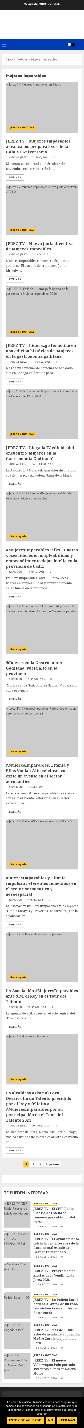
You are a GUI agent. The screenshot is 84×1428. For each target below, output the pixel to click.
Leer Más (15, 177)
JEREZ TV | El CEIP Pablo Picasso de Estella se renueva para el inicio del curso (54, 1215)
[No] (79, 1413)
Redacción (15, 572)
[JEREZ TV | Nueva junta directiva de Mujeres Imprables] (42, 210)
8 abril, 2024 (35, 900)
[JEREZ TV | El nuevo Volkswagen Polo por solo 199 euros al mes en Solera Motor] (17, 1366)
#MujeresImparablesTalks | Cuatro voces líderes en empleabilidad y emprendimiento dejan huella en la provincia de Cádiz (42, 558)
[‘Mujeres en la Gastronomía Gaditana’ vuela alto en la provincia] (42, 629)
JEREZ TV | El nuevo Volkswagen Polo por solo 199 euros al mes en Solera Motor (54, 1367)
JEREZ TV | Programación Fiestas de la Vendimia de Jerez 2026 (54, 1275)
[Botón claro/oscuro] (71, 44)
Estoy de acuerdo (25, 1420)
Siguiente (52, 1164)
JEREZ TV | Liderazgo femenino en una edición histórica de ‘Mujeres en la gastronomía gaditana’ (41, 351)
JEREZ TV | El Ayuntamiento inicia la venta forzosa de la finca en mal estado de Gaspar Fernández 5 (56, 1245)
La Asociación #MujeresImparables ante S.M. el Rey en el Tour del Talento (42, 996)
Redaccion (15, 787)
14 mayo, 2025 (35, 572)
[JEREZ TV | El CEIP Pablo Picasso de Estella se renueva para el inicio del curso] (17, 1214)
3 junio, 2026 (40, 254)
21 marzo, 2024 (36, 1007)
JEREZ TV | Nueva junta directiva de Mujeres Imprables (40, 246)
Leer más (67, 1420)
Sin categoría (18, 536)
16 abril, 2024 (36, 787)
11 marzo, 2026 (41, 362)
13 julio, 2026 (40, 157)
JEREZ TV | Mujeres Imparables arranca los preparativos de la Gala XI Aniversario (38, 146)
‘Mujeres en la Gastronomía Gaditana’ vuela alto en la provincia (34, 668)
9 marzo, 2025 (36, 679)
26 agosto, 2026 (46, 1226)
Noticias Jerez (17, 157)
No (50, 1420)
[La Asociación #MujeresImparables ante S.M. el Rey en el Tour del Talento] (42, 957)
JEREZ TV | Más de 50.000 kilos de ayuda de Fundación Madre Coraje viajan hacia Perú (56, 1336)
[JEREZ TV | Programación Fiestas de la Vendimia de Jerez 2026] (17, 1275)
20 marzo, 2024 (41, 1125)
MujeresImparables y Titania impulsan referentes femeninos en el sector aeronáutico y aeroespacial (41, 886)
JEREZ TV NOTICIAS (22, 127)
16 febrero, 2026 (42, 464)
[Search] (79, 44)
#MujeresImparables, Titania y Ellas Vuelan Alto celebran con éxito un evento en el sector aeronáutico (37, 773)
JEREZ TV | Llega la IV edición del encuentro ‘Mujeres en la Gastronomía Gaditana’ (40, 453)
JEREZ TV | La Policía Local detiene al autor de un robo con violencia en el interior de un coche (55, 1306)
